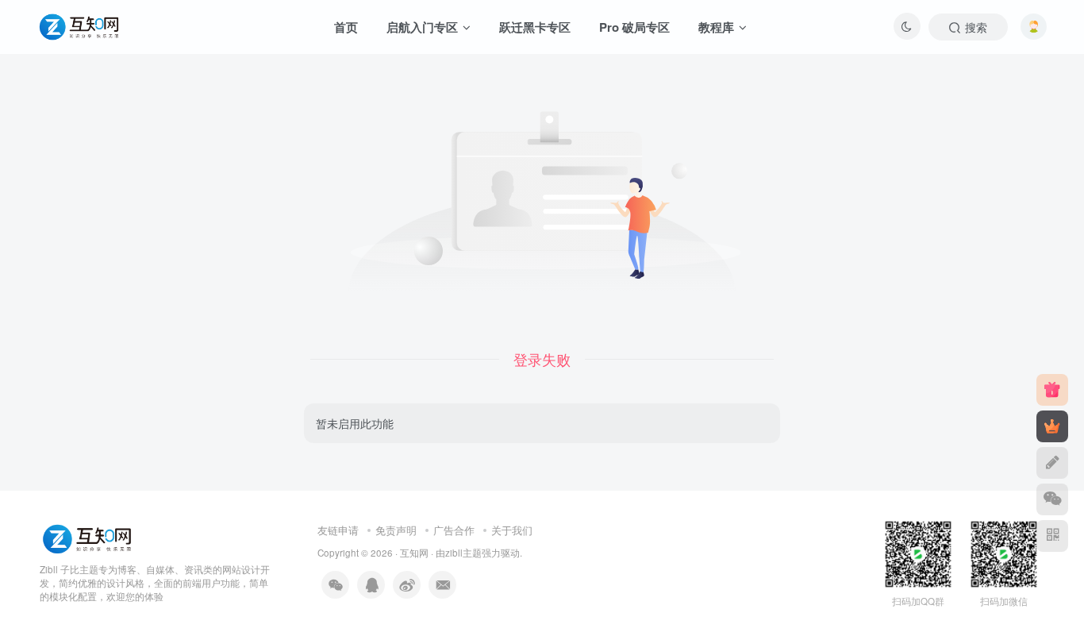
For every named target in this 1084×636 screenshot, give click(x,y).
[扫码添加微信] (1052, 499)
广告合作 (454, 530)
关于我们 (511, 530)
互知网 (414, 552)
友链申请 (338, 530)
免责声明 (396, 530)
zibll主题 (463, 552)
